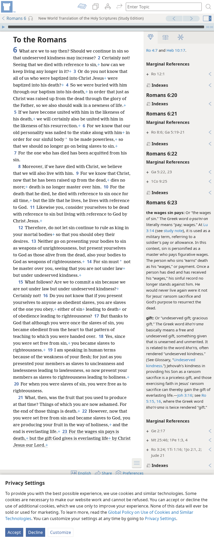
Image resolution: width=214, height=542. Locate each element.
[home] (8, 7)
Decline (35, 532)
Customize (60, 532)
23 (65, 431)
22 (85, 411)
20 (17, 384)
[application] (107, 27)
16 (46, 295)
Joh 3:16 (184, 395)
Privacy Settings (160, 518)
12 (21, 227)
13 (34, 241)
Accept (14, 532)
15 (21, 282)
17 (97, 316)
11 (32, 207)
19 (50, 350)
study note (173, 230)
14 (89, 261)
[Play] (3, 27)
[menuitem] (8, 7)
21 (21, 397)
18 (101, 336)
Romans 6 (16, 18)
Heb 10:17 (176, 50)
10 (106, 187)
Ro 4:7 (152, 50)
